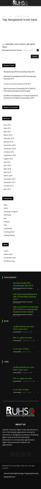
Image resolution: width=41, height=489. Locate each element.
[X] (23, 454)
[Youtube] (29, 454)
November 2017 (10, 182)
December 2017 (9, 179)
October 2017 (9, 186)
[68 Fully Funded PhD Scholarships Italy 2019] (6, 286)
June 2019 (7, 125)
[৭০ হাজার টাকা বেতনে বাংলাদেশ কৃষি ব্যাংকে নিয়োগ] (20, 32)
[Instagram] (17, 454)
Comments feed (10, 258)
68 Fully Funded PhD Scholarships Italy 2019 (19, 72)
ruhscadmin (17, 332)
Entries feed (8, 254)
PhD (5, 225)
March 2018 (8, 175)
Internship (7, 215)
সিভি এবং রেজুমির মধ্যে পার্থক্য (22, 338)
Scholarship (8, 228)
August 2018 (8, 159)
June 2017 (7, 189)
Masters (7, 222)
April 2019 (7, 132)
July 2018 (7, 162)
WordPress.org (9, 261)
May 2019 (7, 128)
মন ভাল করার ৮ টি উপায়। (21, 349)
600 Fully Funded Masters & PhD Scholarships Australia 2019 (20, 78)
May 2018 (7, 169)
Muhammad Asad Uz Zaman (12, 50)
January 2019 (8, 142)
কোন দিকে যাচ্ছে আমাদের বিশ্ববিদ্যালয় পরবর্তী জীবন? (17, 84)
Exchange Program (11, 211)
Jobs (5, 218)
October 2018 (9, 152)
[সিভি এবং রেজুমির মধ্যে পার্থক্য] (6, 341)
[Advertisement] (20, 10)
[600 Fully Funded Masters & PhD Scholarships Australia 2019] (6, 297)
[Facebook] (12, 454)
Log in (6, 251)
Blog (5, 205)
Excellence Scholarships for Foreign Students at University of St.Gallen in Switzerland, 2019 (21, 97)
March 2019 (8, 135)
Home (4, 16)
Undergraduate (9, 235)
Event (6, 208)
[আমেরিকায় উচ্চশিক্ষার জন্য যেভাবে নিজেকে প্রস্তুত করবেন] (6, 329)
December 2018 (9, 145)
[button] (4, 3)
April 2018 (7, 172)
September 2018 (10, 155)
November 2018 (10, 148)
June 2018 (7, 165)
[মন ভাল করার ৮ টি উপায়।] (6, 352)
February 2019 (9, 138)
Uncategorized (9, 232)
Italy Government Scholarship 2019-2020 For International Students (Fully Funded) (20, 90)
